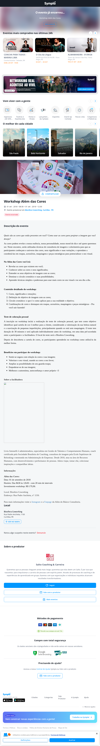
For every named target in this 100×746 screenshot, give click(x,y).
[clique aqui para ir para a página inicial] (50, 3)
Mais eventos (52, 599)
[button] (7, 735)
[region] (50, 738)
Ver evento (50, 24)
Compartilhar (52, 194)
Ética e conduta (22, 728)
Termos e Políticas (9, 728)
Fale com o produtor (51, 592)
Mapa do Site (62, 728)
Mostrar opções (90, 707)
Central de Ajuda (43, 669)
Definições (25, 740)
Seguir (52, 585)
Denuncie (41, 533)
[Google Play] (19, 700)
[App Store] (8, 700)
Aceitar (72, 740)
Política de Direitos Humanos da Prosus (43, 728)
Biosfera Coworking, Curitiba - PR (39, 210)
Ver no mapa (14, 521)
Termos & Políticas (58, 735)
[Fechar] (97, 733)
